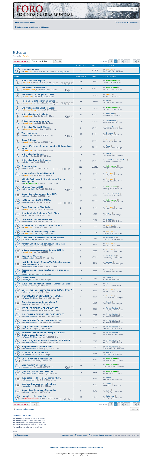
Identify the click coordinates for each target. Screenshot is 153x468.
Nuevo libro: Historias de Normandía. (39, 390)
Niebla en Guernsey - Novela (35, 353)
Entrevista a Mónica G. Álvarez (36, 127)
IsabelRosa (110, 114)
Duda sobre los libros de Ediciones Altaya (41, 378)
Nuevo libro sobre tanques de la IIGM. (39, 194)
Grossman (28, 135)
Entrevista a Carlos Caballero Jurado (38, 108)
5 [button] (128, 61)
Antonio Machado (112, 127)
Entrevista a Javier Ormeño (34, 88)
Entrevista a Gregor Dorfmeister (36, 160)
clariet (26, 202)
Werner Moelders (30, 298)
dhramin (27, 304)
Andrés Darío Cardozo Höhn (116, 160)
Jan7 (26, 286)
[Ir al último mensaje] (115, 69)
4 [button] (125, 61)
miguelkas (28, 367)
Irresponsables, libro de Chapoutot (38, 173)
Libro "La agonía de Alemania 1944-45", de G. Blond (46, 340)
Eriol (107, 101)
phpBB (70, 453)
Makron (108, 154)
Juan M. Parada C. (112, 194)
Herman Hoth (29, 189)
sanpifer (108, 277)
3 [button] (122, 61)
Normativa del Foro (30, 69)
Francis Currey (30, 90)
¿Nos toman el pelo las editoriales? (38, 372)
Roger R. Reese (29, 140)
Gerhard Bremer (30, 374)
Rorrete (27, 292)
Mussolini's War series (32, 256)
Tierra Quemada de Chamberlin (36, 207)
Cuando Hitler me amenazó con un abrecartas (43, 238)
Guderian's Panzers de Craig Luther (38, 231)
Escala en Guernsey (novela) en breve (39, 384)
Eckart (26, 156)
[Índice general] (56, 11)
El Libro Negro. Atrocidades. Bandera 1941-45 (43, 250)
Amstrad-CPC (29, 240)
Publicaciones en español (33, 81)
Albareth (109, 219)
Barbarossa (28, 246)
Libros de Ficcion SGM (32, 187)
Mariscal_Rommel (30, 266)
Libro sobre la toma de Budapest (37, 219)
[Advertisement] (76, 39)
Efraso (26, 196)
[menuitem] (33, 22)
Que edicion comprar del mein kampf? (39, 302)
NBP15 (26, 328)
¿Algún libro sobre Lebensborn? (37, 326)
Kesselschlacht (29, 380)
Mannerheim (28, 221)
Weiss (108, 146)
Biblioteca (19, 52)
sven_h (27, 215)
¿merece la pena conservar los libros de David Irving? (47, 290)
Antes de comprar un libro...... (35, 121)
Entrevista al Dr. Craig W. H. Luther (38, 95)
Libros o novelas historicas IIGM (37, 359)
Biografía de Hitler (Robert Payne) (37, 346)
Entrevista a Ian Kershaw (33, 154)
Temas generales (63, 71)
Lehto (26, 168)
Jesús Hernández (31, 398)
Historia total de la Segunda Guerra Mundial (42, 225)
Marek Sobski (29, 258)
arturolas (109, 262)
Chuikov (27, 83)
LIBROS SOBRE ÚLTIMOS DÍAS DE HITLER (42, 320)
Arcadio (27, 355)
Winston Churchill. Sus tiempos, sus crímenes (43, 244)
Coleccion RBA (28, 278)
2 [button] (118, 61)
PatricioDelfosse (112, 80)
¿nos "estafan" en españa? (34, 365)
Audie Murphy (111, 87)
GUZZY (27, 274)
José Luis (28, 71)
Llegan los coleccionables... (35, 396)
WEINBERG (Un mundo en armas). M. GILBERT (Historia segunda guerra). (43, 334)
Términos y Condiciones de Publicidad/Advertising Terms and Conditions (76, 447)
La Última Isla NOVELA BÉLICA (36, 200)
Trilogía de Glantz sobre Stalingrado (38, 101)
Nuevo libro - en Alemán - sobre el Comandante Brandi (47, 284)
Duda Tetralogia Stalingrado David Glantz (41, 213)
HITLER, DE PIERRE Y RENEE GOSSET (40, 308)
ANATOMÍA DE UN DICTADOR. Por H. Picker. (42, 296)
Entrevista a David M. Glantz (35, 114)
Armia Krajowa (111, 121)
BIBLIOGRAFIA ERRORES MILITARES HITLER (43, 314)
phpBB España (85, 455)
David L (26, 56)
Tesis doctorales (29, 133)
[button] (110, 61)
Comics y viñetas (29, 166)
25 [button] (135, 61)
